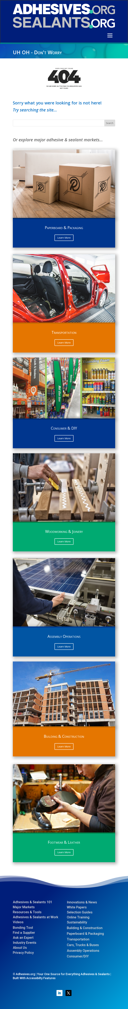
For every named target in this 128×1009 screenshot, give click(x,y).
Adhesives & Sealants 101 (32, 902)
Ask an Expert (23, 938)
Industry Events (24, 943)
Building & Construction (84, 928)
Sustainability (77, 922)
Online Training (78, 917)
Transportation (78, 939)
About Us (20, 948)
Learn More (64, 237)
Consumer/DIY (78, 956)
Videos (18, 922)
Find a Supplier (24, 933)
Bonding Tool (23, 928)
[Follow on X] (69, 993)
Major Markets (24, 907)
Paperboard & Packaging (85, 934)
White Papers (77, 907)
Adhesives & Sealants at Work (35, 917)
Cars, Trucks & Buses (83, 945)
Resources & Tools (27, 912)
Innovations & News (82, 902)
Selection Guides (79, 912)
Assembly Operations (83, 951)
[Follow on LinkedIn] (59, 993)
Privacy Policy (23, 953)
